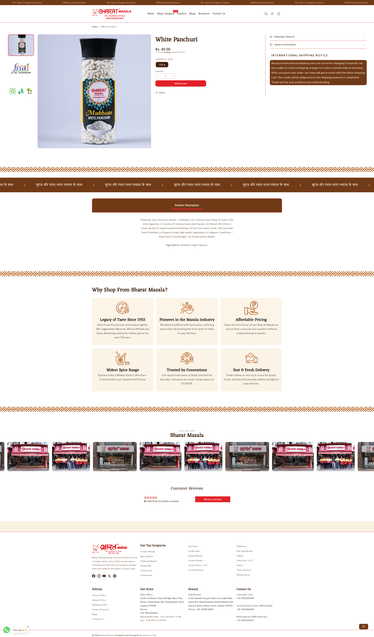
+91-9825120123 (245, 620)
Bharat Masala (107, 635)
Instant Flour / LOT (197, 565)
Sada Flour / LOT (245, 560)
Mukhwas (241, 546)
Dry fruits (193, 546)
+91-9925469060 (245, 609)
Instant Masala (147, 551)
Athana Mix (145, 565)
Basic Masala (146, 556)
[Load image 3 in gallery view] (21, 91)
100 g (162, 64)
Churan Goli (146, 570)
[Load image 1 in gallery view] (21, 45)
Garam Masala (195, 555)
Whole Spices (243, 574)
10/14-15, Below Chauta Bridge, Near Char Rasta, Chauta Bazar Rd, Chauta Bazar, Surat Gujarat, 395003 (162, 602)
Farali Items (194, 551)
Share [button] (162, 92)
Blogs (95, 614)
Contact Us (97, 619)
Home (95, 26)
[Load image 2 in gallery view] (21, 68)
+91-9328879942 (204, 609)
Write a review (212, 499)
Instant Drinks (195, 560)
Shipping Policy (99, 604)
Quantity (159, 71)
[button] (266, 14)
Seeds (240, 565)
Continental (146, 575)
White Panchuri (108, 26)
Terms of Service (100, 609)
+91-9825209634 (148, 613)
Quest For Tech (149, 635)
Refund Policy (99, 600)
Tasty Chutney (244, 570)
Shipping (167, 52)
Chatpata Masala (148, 561)
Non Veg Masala (244, 551)
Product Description (187, 205)
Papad (240, 555)
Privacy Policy (99, 595)
